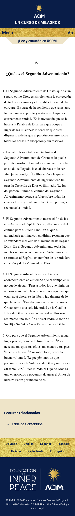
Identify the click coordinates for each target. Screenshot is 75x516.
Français (63, 444)
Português (57, 451)
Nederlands (35, 451)
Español (45, 444)
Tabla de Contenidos (27, 424)
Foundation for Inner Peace (38, 500)
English (29, 444)
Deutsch (11, 444)
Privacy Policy (59, 504)
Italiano (16, 451)
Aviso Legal (37, 508)
